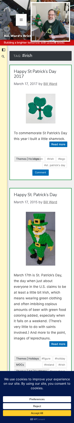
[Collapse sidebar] (3, 50)
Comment (40, 172)
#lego (61, 158)
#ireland (49, 364)
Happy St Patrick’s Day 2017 (35, 74)
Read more (58, 144)
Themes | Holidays (27, 158)
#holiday (60, 358)
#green (38, 158)
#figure (46, 358)
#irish (50, 158)
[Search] (3, 56)
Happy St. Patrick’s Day (35, 195)
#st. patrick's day (54, 165)
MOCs (20, 364)
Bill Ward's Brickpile (20, 36)
